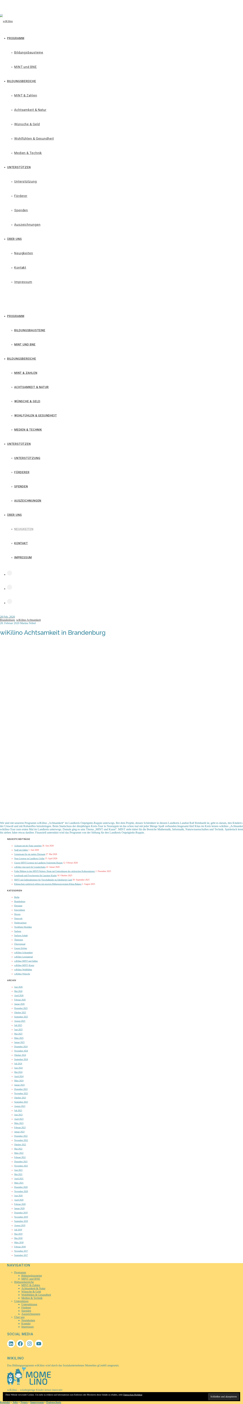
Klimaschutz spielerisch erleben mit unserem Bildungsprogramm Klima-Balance (47, 884)
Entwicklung (19, 910)
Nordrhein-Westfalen (23, 927)
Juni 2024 (18, 1068)
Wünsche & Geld (27, 401)
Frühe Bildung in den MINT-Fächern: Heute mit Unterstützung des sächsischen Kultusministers (54, 871)
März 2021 (18, 1183)
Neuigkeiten (23, 529)
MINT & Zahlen (25, 373)
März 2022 (18, 1153)
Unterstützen (19, 444)
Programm (15, 316)
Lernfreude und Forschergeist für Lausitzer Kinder (35, 875)
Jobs (15, 1402)
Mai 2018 (18, 1238)
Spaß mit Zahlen (21, 850)
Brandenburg (7, 619)
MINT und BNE (25, 344)
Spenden (21, 486)
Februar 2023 (20, 1127)
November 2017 (21, 1251)
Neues (24, 1402)
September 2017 (21, 1255)
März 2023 (18, 1123)
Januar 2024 (19, 1085)
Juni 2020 (18, 1195)
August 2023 (19, 1106)
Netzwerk (18, 918)
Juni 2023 (18, 1115)
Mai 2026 (18, 991)
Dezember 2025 (21, 1008)
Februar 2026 (20, 1000)
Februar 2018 (20, 1247)
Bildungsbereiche (21, 358)
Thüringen (18, 940)
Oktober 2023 (20, 1097)
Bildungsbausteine (29, 330)
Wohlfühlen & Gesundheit (35, 415)
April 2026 (18, 995)
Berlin (16, 897)
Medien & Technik (28, 429)
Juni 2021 (18, 1170)
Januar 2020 (19, 1208)
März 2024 (18, 1080)
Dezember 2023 (21, 1089)
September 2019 (21, 1221)
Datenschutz (53, 1402)
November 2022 (21, 1140)
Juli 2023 (18, 1110)
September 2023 (21, 1102)
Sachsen (17, 931)
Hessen (17, 914)
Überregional (19, 944)
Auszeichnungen (27, 500)
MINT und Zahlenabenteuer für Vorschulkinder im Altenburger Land (43, 880)
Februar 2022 (20, 1157)
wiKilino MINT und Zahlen (26, 961)
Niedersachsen (20, 923)
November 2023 (21, 1093)
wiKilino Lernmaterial (23, 957)
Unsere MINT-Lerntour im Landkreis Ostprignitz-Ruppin (38, 863)
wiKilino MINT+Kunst (24, 965)
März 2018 (18, 1242)
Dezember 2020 (21, 1187)
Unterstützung (27, 458)
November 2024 (21, 1051)
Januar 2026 (19, 1004)
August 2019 (19, 1225)
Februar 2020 (20, 1204)
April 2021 (18, 1178)
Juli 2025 (18, 1025)
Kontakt (21, 543)
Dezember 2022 (21, 1136)
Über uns (14, 515)
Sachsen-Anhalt (21, 935)
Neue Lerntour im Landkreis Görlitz (29, 858)
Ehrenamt (18, 905)
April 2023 (18, 1119)
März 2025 (18, 1038)
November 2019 (21, 1217)
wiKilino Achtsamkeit (28, 619)
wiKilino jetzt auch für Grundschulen (30, 867)
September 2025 (21, 1017)
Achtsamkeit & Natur (31, 387)
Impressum (23, 557)
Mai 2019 (18, 1234)
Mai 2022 (18, 1149)
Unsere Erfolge (20, 948)
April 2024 (18, 1076)
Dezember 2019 (21, 1212)
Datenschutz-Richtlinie (132, 1395)
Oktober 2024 (20, 1055)
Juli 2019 (18, 1229)
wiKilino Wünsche (22, 974)
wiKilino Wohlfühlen (23, 969)
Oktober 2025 (20, 1012)
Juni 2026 (18, 987)
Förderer (21, 472)
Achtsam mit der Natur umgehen (28, 845)
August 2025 (19, 1021)
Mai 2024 (18, 1072)
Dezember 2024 (21, 1046)
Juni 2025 (18, 1029)
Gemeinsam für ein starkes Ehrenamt (29, 854)
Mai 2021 (18, 1174)
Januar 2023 (19, 1132)
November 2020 (21, 1191)
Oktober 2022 (20, 1144)
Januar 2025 (19, 1042)
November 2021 (21, 1166)
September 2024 (21, 1059)
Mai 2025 (18, 1034)
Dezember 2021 (21, 1161)
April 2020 (18, 1200)
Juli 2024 (18, 1063)
